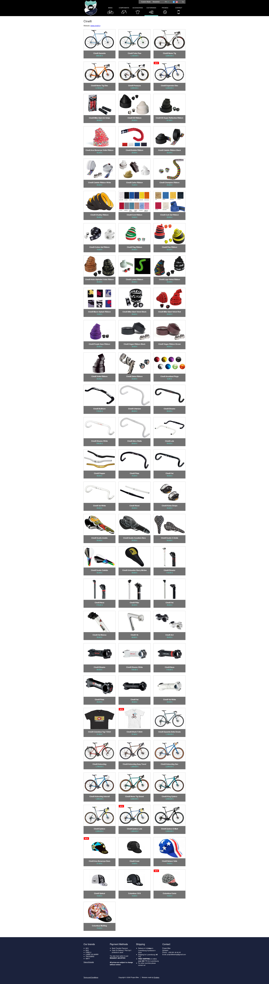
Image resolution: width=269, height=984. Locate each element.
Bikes (110, 8)
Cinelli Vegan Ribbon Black (134, 344)
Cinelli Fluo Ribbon (169, 247)
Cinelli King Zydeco (169, 796)
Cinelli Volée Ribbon (99, 376)
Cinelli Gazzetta (99, 53)
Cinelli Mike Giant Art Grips (99, 118)
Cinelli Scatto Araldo (99, 538)
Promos (165, 8)
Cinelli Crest (134, 861)
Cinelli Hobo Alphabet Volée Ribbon (99, 279)
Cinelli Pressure (134, 85)
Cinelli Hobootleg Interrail (99, 796)
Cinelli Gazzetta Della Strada (169, 732)
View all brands (89, 962)
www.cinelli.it (95, 25)
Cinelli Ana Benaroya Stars (99, 861)
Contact (178, 8)
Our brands (89, 944)
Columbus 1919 (134, 893)
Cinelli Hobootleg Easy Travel (134, 764)
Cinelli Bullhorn (99, 408)
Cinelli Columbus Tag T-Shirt (99, 732)
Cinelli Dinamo (169, 408)
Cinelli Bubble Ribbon (134, 150)
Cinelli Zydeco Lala (134, 828)
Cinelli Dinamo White (99, 441)
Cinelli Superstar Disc (169, 85)
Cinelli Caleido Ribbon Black (169, 150)
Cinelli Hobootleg (99, 764)
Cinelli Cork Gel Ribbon (169, 215)
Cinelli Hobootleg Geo (169, 764)
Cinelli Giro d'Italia (134, 441)
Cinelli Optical (99, 893)
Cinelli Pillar (134, 602)
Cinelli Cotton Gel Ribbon (99, 247)
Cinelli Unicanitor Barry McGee (134, 570)
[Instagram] (176, 2)
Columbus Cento (169, 893)
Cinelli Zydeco (99, 828)
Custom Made (146, 2)
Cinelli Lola (169, 441)
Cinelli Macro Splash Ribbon (99, 311)
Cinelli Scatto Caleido (99, 570)
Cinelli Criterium (134, 408)
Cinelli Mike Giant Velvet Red (169, 311)
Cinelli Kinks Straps (169, 505)
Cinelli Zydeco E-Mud (169, 828)
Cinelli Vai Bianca (99, 635)
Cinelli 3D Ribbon (134, 118)
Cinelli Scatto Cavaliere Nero (134, 538)
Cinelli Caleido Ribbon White (99, 182)
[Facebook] (174, 2)
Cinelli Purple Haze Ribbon (99, 344)
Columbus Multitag (99, 925)
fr (166, 2)
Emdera (156, 977)
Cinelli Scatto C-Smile (169, 538)
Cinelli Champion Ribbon (169, 182)
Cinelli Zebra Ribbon (134, 376)
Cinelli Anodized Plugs (169, 376)
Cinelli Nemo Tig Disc (99, 85)
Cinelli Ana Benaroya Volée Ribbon (99, 150)
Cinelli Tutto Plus (134, 53)
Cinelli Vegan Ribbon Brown (169, 344)
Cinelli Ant (169, 635)
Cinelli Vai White (99, 505)
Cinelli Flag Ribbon (134, 247)
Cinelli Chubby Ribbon (99, 215)
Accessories (138, 8)
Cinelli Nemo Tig (169, 53)
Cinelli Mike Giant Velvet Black (134, 311)
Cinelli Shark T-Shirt (134, 732)
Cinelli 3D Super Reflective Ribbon (169, 118)
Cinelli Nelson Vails (169, 861)
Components (124, 8)
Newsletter (156, 2)
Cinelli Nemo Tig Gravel (134, 796)
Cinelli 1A (134, 635)
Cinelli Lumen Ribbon (134, 279)
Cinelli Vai (169, 473)
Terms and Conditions (91, 977)
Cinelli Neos (99, 602)
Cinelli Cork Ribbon (134, 215)
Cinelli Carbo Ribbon (134, 182)
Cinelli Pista (134, 473)
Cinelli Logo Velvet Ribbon (169, 279)
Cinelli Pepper (99, 473)
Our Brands (151, 8)
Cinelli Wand (134, 505)
